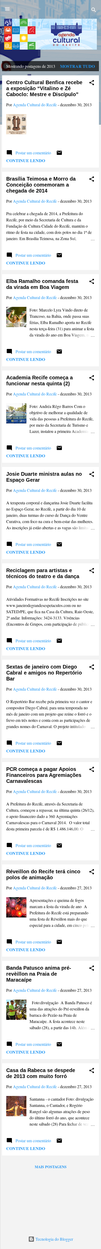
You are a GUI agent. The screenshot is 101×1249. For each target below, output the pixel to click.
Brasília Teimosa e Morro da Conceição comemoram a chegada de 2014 (41, 185)
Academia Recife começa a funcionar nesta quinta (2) (39, 380)
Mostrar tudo (77, 66)
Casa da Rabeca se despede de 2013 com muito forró (40, 1073)
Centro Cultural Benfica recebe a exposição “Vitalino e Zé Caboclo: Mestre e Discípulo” (44, 88)
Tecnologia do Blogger (53, 1239)
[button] (92, 83)
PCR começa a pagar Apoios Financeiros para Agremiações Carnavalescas (43, 775)
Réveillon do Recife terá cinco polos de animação (43, 874)
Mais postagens (51, 1166)
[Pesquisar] (94, 10)
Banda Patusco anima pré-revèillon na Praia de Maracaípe (38, 974)
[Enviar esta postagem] (59, 154)
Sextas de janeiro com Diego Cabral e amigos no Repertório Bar (44, 673)
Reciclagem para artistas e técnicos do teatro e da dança (42, 573)
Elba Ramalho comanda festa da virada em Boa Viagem (42, 284)
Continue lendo (25, 160)
